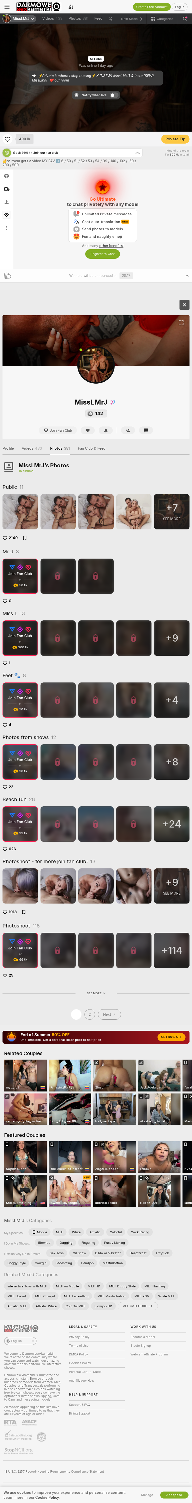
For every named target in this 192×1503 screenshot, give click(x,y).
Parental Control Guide (85, 1372)
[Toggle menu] (7, 6)
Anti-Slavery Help (81, 1380)
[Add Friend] (128, 430)
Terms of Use (78, 1345)
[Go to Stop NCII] (19, 1451)
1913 (13, 912)
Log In (179, 7)
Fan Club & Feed (92, 448)
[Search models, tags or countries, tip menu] (185, 18)
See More (94, 993)
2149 (13, 538)
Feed (98, 18)
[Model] (185, 305)
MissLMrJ (14, 1220)
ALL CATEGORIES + (138, 1306)
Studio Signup (140, 1345)
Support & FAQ (79, 1405)
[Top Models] (71, 6)
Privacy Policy (79, 1337)
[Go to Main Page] (39, 6)
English (16, 1341)
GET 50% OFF (171, 1037)
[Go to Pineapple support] (42, 1437)
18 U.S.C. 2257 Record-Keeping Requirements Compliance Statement (54, 1471)
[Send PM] (146, 430)
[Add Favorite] (7, 139)
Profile (8, 448)
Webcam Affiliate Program (149, 1354)
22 (11, 787)
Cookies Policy (80, 1363)
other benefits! (111, 246)
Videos (52, 18)
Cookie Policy (47, 1498)
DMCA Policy (78, 1354)
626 (12, 849)
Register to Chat (102, 254)
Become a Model (142, 1337)
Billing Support (79, 1413)
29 (11, 975)
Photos (78, 18)
